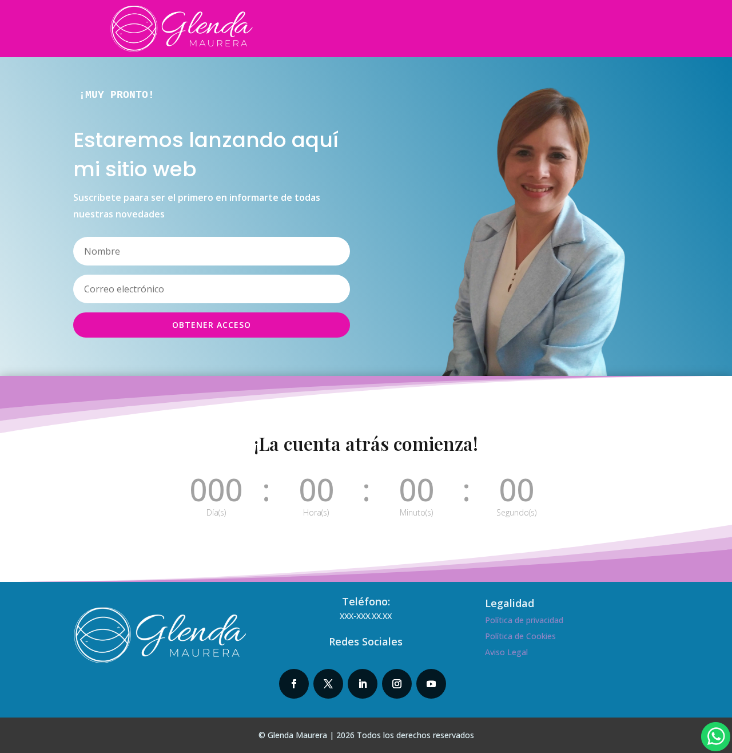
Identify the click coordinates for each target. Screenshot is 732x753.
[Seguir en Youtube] (431, 684)
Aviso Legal (506, 652)
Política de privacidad (524, 620)
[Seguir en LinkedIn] (362, 684)
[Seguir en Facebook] (294, 684)
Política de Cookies (520, 636)
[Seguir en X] (328, 684)
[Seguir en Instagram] (397, 684)
